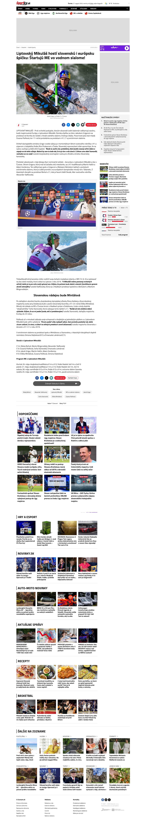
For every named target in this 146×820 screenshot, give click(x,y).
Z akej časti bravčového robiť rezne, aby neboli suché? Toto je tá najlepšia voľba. (66, 684)
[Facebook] (102, 800)
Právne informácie (21, 803)
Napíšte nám (20, 813)
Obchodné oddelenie (79, 806)
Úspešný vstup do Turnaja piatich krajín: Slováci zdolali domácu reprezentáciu (114, 151)
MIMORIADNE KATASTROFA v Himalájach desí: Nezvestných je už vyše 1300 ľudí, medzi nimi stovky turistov (24, 649)
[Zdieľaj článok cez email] (78, 125)
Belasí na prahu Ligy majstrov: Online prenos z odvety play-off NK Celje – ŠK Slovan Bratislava (115, 122)
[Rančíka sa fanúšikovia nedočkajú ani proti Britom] (67, 707)
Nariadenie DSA (20, 816)
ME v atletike (77, 13)
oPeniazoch (91, 736)
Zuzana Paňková (70, 396)
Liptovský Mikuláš (56, 392)
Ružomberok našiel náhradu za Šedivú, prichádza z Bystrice (44, 718)
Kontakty (76, 799)
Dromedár (90, 766)
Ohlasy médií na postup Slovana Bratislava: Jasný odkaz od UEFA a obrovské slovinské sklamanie (119, 169)
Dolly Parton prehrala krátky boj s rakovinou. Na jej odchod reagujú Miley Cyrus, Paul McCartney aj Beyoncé (49, 757)
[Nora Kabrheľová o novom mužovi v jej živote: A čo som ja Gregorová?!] (87, 564)
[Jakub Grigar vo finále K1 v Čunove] (56, 89)
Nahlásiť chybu (72, 378)
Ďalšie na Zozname (32, 731)
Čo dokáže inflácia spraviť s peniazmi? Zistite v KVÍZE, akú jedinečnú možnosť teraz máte (46, 648)
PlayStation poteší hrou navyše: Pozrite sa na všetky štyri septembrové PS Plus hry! (25, 540)
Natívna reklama (49, 816)
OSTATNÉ (74, 8)
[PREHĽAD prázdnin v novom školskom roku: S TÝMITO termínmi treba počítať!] (67, 635)
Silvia (91, 3)
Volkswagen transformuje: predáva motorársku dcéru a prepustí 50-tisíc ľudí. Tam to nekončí (86, 612)
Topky (65, 766)
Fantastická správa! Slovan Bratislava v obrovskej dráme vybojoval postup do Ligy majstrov (115, 136)
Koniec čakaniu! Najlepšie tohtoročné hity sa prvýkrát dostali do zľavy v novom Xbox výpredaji (87, 540)
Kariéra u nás (20, 811)
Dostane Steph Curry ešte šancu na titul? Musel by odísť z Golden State (87, 718)
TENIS (43, 8)
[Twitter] (109, 800)
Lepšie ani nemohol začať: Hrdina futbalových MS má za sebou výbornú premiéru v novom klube (118, 184)
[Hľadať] (127, 9)
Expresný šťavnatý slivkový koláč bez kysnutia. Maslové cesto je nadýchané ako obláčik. (25, 684)
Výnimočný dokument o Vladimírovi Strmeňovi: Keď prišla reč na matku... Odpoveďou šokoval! (67, 576)
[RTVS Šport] (104, 211)
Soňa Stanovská (43, 396)
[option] (26, 765)
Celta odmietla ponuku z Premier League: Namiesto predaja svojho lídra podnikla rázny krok (118, 177)
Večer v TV (124, 207)
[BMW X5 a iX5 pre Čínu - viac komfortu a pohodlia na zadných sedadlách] (46, 599)
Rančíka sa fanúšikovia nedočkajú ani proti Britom (66, 718)
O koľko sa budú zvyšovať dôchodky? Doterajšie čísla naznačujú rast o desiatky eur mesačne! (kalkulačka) (95, 757)
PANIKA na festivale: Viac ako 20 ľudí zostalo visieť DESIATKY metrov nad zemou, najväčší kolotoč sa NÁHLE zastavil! (87, 649)
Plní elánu (20, 736)
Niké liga (31, 13)
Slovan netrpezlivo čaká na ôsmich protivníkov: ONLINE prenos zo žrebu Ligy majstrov (118, 200)
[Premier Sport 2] (104, 231)
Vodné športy (32, 47)
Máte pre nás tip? (78, 813)
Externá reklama (49, 806)
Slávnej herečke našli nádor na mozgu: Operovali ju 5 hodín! (24, 575)
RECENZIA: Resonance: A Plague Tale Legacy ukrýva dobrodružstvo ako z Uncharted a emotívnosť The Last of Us (67, 541)
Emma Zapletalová (94, 13)
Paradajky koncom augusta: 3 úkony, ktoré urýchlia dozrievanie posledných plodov (119, 787)
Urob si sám (114, 766)
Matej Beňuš (27, 392)
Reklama (48, 799)
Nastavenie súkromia (22, 808)
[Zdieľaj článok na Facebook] (63, 125)
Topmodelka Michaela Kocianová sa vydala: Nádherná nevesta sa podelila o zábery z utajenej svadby (119, 757)
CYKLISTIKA (52, 8)
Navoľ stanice (106, 234)
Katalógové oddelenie (79, 808)
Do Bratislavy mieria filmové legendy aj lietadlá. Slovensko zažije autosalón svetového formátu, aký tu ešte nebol (67, 612)
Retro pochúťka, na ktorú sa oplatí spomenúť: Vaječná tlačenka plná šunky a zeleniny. (87, 684)
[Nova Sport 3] (104, 224)
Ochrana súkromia (21, 806)
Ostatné (23, 47)
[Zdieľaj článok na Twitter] (73, 125)
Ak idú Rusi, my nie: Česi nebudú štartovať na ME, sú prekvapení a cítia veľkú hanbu (115, 129)
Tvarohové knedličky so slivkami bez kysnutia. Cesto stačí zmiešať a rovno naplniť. (45, 684)
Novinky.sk (26, 553)
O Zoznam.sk (20, 799)
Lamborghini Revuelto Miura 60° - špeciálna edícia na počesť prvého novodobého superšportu (25, 611)
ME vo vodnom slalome (72, 392)
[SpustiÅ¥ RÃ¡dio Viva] (114, 47)
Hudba (42, 736)
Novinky (43, 766)
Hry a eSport (27, 517)
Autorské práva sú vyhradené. (110, 806)
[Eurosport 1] (104, 215)
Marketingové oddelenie (80, 811)
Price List (47, 813)
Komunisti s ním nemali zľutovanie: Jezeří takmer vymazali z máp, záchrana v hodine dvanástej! (96, 787)
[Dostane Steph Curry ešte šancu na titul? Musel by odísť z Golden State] (87, 707)
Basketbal (25, 695)
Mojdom (66, 736)
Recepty (24, 661)
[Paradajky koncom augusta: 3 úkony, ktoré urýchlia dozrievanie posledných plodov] (119, 775)
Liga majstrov (45, 13)
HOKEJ (27, 8)
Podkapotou (21, 766)
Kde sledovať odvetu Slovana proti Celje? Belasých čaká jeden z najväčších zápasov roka (114, 144)
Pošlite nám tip (91, 125)
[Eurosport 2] (104, 220)
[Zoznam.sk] (106, 810)
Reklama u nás (49, 803)
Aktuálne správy (30, 624)
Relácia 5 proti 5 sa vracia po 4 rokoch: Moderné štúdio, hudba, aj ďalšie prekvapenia (46, 576)
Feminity (112, 736)
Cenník (47, 811)
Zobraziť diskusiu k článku (61, 383)
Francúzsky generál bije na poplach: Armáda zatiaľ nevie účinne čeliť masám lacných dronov (72, 787)
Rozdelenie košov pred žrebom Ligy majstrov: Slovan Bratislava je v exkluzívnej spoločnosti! (119, 192)
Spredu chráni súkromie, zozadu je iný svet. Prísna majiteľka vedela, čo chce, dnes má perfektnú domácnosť (72, 757)
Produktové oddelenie (79, 803)
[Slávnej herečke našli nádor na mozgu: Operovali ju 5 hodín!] (25, 564)
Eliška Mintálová (57, 396)
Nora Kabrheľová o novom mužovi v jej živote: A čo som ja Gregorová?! (87, 575)
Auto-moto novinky (32, 588)
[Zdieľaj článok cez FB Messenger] (68, 125)
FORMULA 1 (63, 8)
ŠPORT (20, 8)
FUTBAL (35, 8)
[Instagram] (106, 800)
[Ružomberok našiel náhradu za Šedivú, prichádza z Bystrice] (46, 707)
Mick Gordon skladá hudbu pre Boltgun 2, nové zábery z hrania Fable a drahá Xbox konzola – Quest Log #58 (46, 541)
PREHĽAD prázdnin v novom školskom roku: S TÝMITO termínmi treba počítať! (66, 648)
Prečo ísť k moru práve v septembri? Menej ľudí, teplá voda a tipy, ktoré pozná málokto (25, 757)
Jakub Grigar (87, 392)
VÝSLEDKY (83, 8)
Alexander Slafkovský (41, 392)
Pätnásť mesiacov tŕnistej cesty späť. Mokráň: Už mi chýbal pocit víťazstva (25, 718)
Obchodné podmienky (51, 808)
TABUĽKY (93, 8)
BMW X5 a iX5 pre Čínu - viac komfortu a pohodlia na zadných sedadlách (46, 610)
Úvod (17, 47)
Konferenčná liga (61, 13)
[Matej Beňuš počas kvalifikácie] (57, 251)
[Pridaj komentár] (82, 125)
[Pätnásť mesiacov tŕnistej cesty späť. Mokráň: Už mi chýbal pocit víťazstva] (25, 707)
